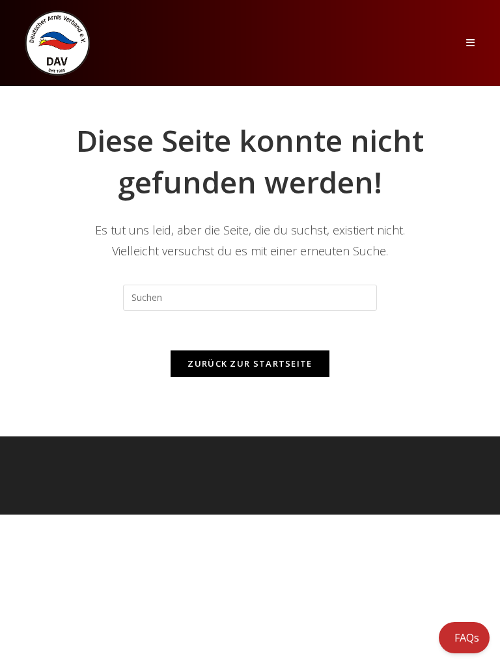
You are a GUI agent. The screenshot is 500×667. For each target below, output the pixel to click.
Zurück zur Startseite (250, 363)
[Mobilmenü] (470, 42)
